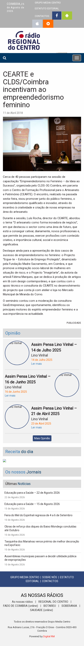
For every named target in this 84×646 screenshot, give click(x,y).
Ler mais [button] (36, 363)
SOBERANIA (69, 606)
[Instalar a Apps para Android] (67, 15)
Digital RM (49, 636)
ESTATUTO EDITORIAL (47, 8)
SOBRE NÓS (49, 577)
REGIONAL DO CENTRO (53, 601)
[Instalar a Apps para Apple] (37, 24)
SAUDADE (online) (41, 610)
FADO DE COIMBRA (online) (20, 606)
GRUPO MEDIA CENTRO (24, 577)
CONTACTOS (42, 16)
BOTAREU (50, 606)
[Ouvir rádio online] (48, 24)
